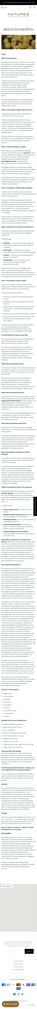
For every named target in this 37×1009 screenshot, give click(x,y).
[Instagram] (18, 994)
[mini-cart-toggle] (34, 7)
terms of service (18, 969)
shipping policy (18, 967)
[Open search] (5, 7)
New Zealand (17, 979)
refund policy (18, 964)
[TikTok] (22, 994)
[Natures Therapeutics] (18, 15)
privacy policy (18, 961)
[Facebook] (14, 994)
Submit (29, 951)
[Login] (30, 7)
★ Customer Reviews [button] (35, 506)
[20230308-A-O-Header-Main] (2, 7)
